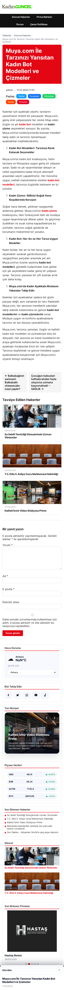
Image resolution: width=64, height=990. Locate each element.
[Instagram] (27, 695)
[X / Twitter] (17, 695)
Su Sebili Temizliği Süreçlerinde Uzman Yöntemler (32, 815)
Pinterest (23, 102)
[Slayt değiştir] (26, 964)
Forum (20, 24)
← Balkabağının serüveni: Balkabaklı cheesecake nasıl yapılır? (14, 382)
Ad (5, 576)
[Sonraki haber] (54, 718)
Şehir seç (13, 666)
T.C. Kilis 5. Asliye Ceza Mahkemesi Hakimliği (30, 818)
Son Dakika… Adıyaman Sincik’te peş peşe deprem (32, 832)
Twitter (21, 96)
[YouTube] (36, 695)
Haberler (6, 35)
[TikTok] (45, 695)
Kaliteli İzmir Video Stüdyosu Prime (24, 822)
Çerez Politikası (39, 24)
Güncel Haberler (21, 16)
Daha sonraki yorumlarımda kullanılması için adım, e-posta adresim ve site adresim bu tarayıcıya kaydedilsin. (29, 623)
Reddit (11, 102)
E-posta (8, 589)
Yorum (7, 545)
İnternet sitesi (10, 602)
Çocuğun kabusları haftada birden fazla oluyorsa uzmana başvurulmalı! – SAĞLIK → (43, 382)
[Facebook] (8, 695)
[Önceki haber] (47, 718)
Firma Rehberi (44, 16)
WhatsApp (49, 96)
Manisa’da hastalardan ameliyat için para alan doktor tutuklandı (29, 827)
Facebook (34, 96)
